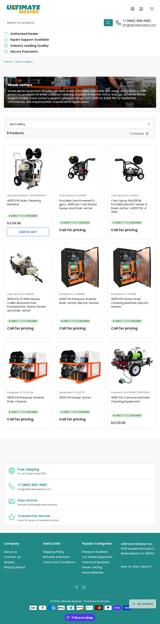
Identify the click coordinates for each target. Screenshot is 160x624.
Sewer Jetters (24, 62)
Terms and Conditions (59, 562)
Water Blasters (93, 572)
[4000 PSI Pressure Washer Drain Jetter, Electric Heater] (80, 267)
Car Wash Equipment (97, 557)
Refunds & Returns (56, 557)
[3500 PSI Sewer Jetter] (80, 366)
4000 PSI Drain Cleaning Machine (24, 202)
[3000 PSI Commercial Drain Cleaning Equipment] (132, 366)
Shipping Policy (53, 552)
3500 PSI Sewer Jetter (75, 397)
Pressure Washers (95, 552)
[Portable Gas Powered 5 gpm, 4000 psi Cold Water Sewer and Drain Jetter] (80, 169)
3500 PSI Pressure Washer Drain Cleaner (25, 399)
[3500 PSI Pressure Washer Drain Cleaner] (28, 366)
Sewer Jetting (92, 567)
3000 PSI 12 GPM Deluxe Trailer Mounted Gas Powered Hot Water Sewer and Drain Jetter (26, 304)
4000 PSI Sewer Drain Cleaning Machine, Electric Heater (129, 303)
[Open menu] (152, 8)
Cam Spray (66, 195)
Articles (9, 562)
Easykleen (65, 294)
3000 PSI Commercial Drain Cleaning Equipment (130, 399)
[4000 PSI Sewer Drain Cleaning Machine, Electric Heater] (132, 267)
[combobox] (58, 23)
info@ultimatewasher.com (139, 25)
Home (8, 62)
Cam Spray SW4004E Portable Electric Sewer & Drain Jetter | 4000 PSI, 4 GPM (129, 206)
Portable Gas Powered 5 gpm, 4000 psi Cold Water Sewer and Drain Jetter (78, 204)
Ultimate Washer (17, 195)
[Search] (108, 22)
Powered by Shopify (97, 601)
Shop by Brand (14, 567)
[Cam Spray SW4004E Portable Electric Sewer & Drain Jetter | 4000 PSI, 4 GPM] (132, 169)
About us (10, 552)
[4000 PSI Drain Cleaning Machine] (28, 169)
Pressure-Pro (119, 392)
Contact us (12, 557)
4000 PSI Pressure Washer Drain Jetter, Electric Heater (79, 301)
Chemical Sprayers (95, 562)
